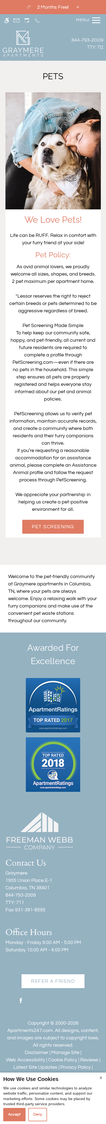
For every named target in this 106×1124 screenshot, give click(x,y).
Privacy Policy (75, 1067)
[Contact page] (16, 20)
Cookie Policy (62, 1059)
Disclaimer (36, 1052)
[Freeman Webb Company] (39, 830)
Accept (14, 1114)
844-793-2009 (87, 43)
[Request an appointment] (26, 20)
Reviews (89, 1059)
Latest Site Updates (35, 1067)
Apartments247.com (30, 1030)
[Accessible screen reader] (6, 20)
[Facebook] (21, 1002)
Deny (37, 1114)
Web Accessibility (25, 1059)
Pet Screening (53, 526)
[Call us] (37, 20)
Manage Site (65, 1052)
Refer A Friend (53, 981)
